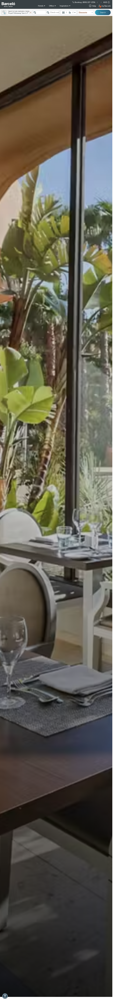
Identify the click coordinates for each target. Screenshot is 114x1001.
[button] (100, 2)
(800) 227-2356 (88, 2)
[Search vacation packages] (4, 12)
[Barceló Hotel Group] (8, 4)
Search (103, 13)
